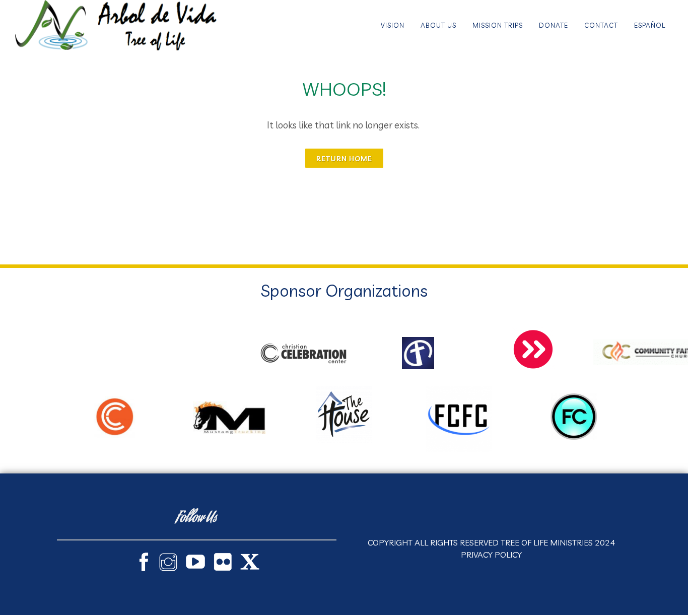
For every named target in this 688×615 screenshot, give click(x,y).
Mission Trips (497, 25)
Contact (601, 25)
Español (649, 25)
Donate (553, 25)
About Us (438, 25)
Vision (392, 25)
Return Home (344, 158)
